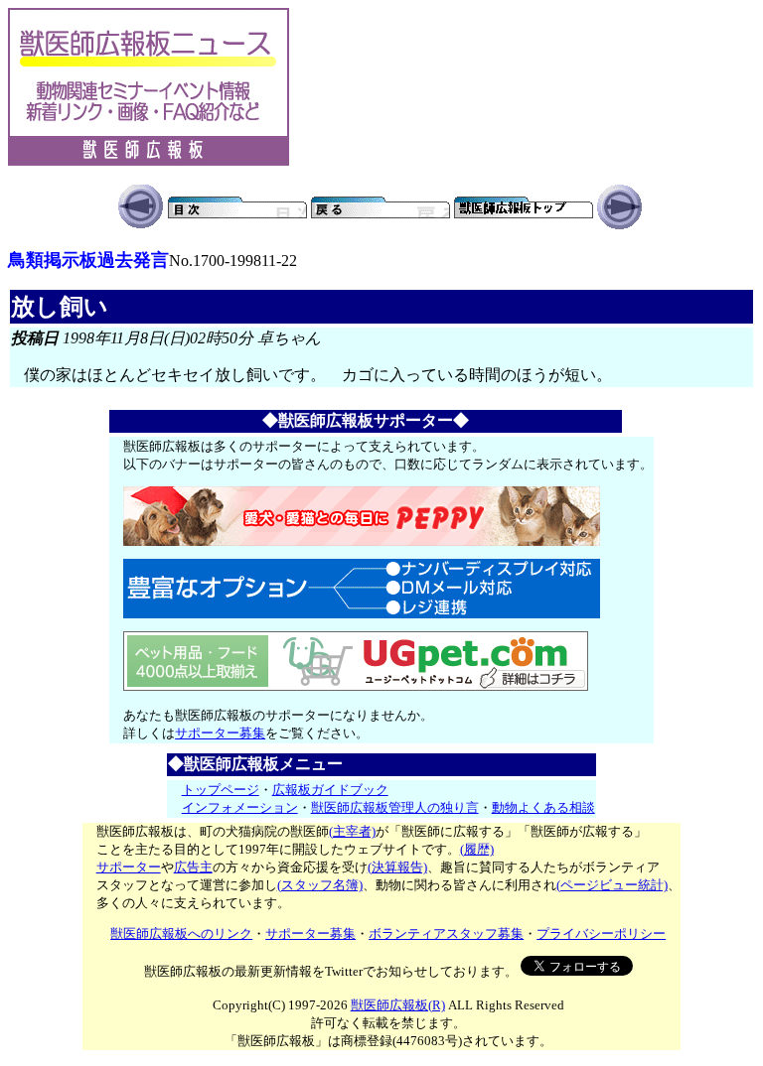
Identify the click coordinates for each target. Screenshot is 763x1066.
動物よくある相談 (543, 807)
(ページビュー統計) (612, 884)
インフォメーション (240, 807)
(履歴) (477, 849)
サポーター (128, 867)
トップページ (220, 789)
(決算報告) (397, 867)
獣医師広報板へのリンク (181, 933)
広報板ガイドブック (330, 789)
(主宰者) (352, 831)
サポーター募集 (220, 733)
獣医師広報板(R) (398, 1005)
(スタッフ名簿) (320, 884)
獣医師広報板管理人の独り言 (395, 807)
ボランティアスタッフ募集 (446, 933)
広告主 (193, 867)
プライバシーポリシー (601, 933)
